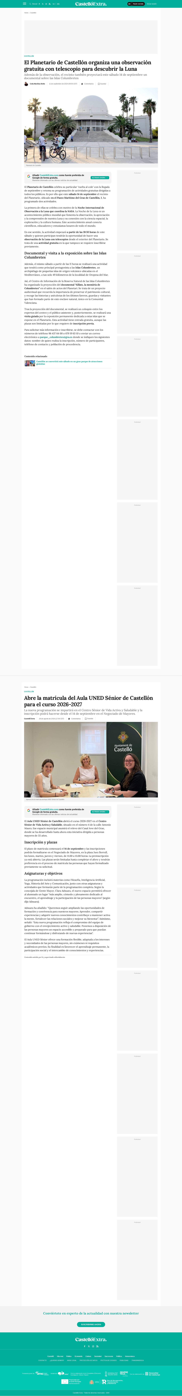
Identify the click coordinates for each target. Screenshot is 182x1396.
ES (58, 4)
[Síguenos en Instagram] (46, 4)
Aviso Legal (71, 1360)
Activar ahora (98, 178)
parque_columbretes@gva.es (56, 337)
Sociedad (97, 1356)
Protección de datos (88, 1360)
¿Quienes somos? (57, 1360)
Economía (78, 1356)
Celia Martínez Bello (37, 84)
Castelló (50, 1356)
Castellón (29, 56)
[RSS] (49, 4)
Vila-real (60, 1356)
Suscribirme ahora (91, 1324)
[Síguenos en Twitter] (42, 4)
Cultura (88, 1356)
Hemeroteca (130, 1356)
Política (119, 1356)
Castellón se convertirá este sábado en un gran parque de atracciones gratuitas (69, 362)
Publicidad (124, 1360)
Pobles (69, 1356)
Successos (109, 1356)
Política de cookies (108, 1360)
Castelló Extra (29, 719)
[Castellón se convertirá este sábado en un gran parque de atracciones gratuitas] (29, 363)
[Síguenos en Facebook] (39, 4)
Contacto (42, 1360)
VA (54, 4)
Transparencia (138, 1360)
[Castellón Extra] (91, 1342)
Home (26, 13)
